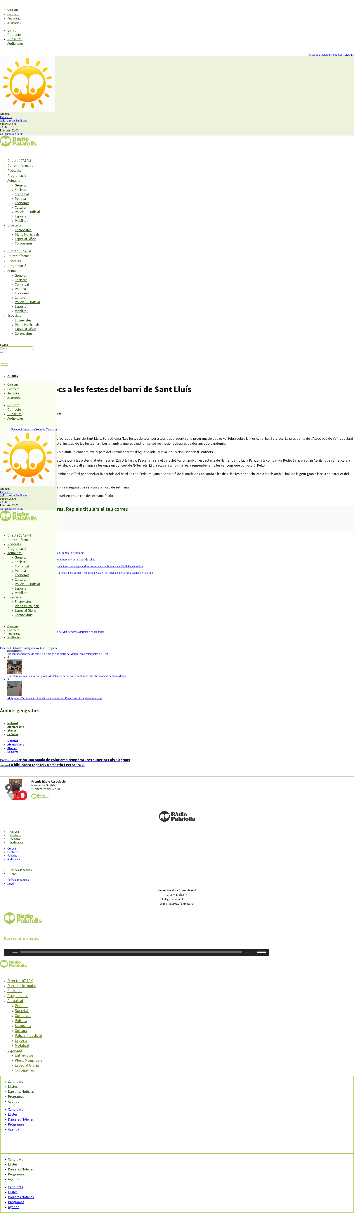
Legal (13, 873)
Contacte (13, 14)
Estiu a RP (6, 117)
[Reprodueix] (8, 952)
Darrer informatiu (20, 165)
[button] (4, 364)
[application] (136, 952)
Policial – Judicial (27, 212)
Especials (14, 225)
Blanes (12, 730)
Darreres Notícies (21, 1119)
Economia (22, 203)
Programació (16, 175)
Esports (20, 216)
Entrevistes (23, 230)
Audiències (14, 23)
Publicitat (13, 18)
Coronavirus (23, 243)
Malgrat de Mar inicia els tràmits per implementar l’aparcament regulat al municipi (54, 698)
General (21, 185)
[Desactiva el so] (254, 952)
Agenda (13, 1101)
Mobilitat (21, 220)
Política (20, 198)
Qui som (12, 9)
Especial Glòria (25, 239)
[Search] (1, 352)
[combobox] (17, 348)
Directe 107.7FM (19, 160)
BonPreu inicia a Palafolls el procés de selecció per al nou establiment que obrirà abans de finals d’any (66, 676)
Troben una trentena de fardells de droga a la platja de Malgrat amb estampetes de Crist (57, 653)
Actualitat (14, 180)
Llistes (13, 1114)
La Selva (12, 734)
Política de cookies (21, 870)
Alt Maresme (15, 727)
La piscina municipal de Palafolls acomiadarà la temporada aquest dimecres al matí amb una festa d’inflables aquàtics (75, 566)
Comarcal (22, 194)
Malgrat (12, 723)
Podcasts (14, 170)
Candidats (15, 1109)
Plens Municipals (27, 234)
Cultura (20, 207)
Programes (16, 1124)
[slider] (262, 952)
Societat (21, 189)
